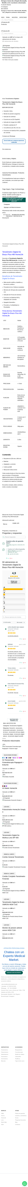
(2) (3, 794)
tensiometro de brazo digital (16, 732)
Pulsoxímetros (4, 1052)
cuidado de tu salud (9, 481)
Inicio (4, 98)
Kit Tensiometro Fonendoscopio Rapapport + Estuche (13, 762)
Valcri (2, 1124)
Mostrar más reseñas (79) (14, 720)
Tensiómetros (4, 1050)
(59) (3, 817)
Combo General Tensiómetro (13, 857)
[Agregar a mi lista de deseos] (4, 751)
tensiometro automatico (9, 730)
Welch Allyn (4, 1122)
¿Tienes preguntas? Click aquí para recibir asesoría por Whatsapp (14, 200)
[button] (9, 854)
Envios (16, 1117)
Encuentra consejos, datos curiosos (12, 485)
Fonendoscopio (19, 1052)
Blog (16, 1122)
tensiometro (19, 728)
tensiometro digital (8, 734)
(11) (3, 936)
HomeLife (12, 728)
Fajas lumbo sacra (19, 1061)
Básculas (3, 1061)
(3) (3, 863)
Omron (3, 1115)
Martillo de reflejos (19, 1054)
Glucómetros (4, 1056)
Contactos (17, 1124)
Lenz (2, 1120)
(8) (3, 910)
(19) (3, 770)
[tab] (6, 214)
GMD (2, 1113)
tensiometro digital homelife (15, 736)
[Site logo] (5, 14)
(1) (3, 884)
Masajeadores (18, 1050)
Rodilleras (17, 1058)
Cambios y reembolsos (20, 1115)
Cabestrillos (18, 1056)
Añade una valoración (14, 582)
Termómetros (4, 1058)
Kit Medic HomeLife (9, 788)
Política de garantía (20, 1113)
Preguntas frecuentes (20, 1120)
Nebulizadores (4, 1054)
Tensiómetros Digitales (12, 98)
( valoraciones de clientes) (10, 41)
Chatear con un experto (14, 972)
